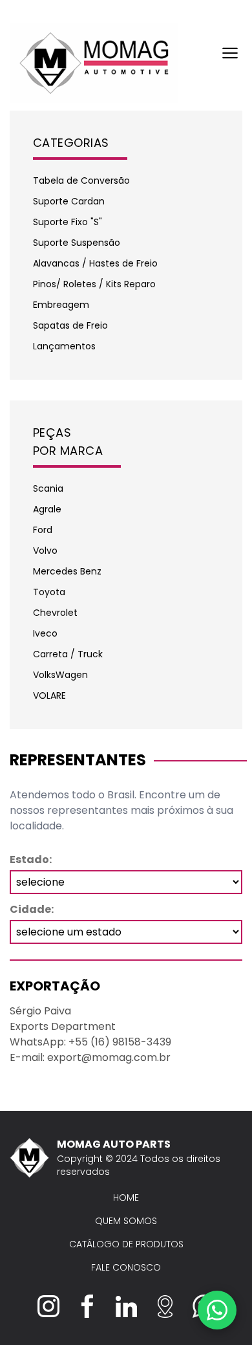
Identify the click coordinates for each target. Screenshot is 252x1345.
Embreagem (61, 304)
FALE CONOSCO (126, 1267)
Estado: (31, 859)
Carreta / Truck (68, 654)
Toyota (49, 591)
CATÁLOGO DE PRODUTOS (126, 1244)
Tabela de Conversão (81, 180)
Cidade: (32, 909)
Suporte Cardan (69, 201)
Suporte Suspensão (76, 242)
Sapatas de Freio (70, 325)
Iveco (45, 633)
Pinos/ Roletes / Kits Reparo (94, 284)
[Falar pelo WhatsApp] (217, 1310)
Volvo (45, 550)
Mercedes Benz (67, 571)
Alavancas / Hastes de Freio (95, 263)
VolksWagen (60, 674)
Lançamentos (64, 346)
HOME (126, 1197)
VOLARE (49, 695)
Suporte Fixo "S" (67, 221)
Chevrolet (55, 612)
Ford (42, 529)
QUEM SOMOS (126, 1220)
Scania (48, 488)
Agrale (47, 509)
